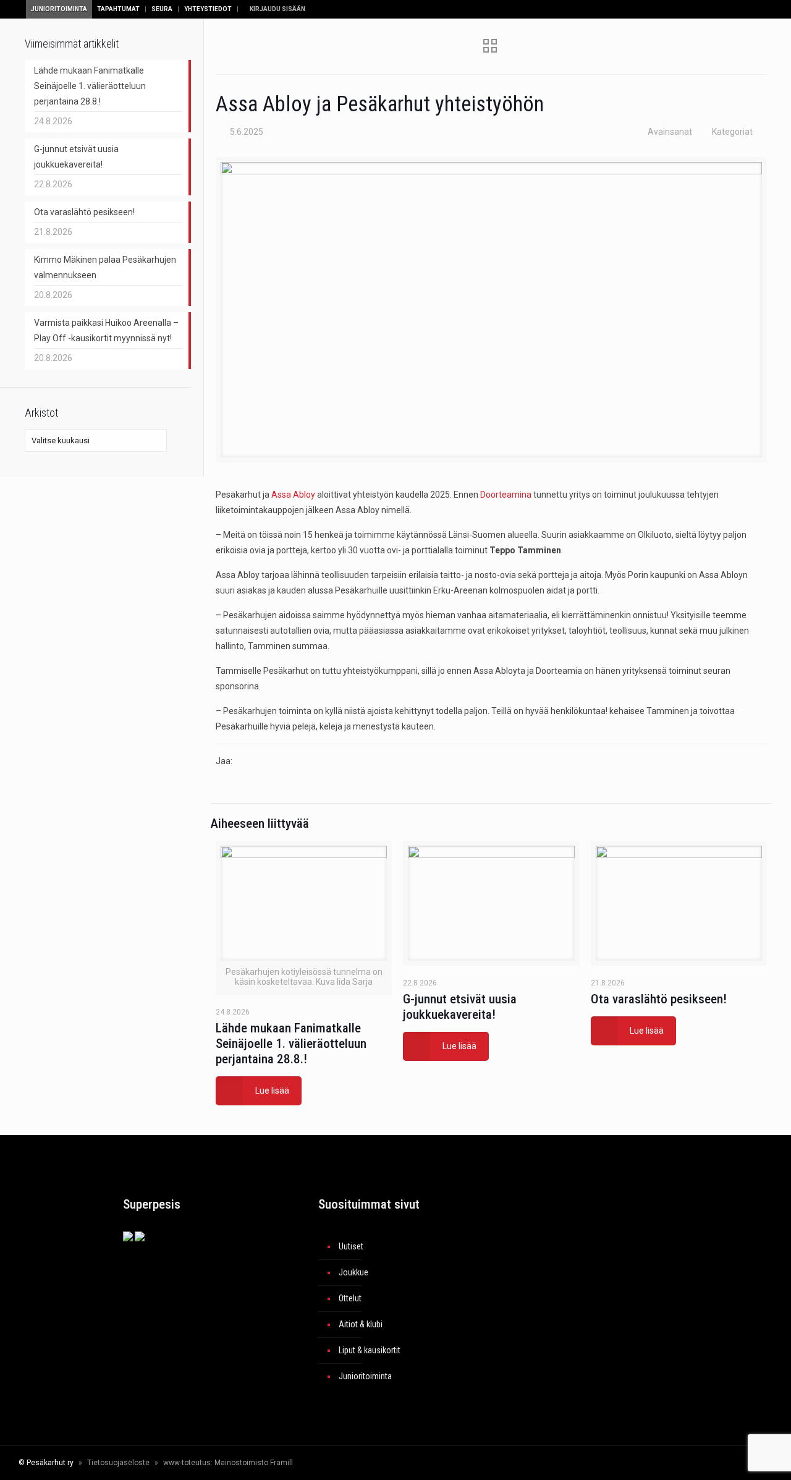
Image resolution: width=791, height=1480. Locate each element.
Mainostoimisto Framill (253, 1462)
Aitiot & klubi (361, 1324)
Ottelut (350, 1298)
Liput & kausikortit (369, 1350)
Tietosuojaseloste (118, 1462)
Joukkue (353, 1272)
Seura (161, 9)
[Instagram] (694, 1462)
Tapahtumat (118, 9)
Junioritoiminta (59, 9)
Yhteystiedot (208, 9)
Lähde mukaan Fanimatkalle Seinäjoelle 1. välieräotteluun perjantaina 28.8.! (291, 1043)
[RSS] (720, 1462)
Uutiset (351, 1246)
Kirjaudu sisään (276, 9)
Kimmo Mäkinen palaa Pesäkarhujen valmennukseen (105, 267)
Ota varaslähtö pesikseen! (659, 999)
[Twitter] (660, 1462)
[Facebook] (644, 1462)
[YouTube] (677, 1462)
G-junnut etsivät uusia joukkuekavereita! (460, 1007)
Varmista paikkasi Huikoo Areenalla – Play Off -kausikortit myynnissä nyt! (106, 330)
